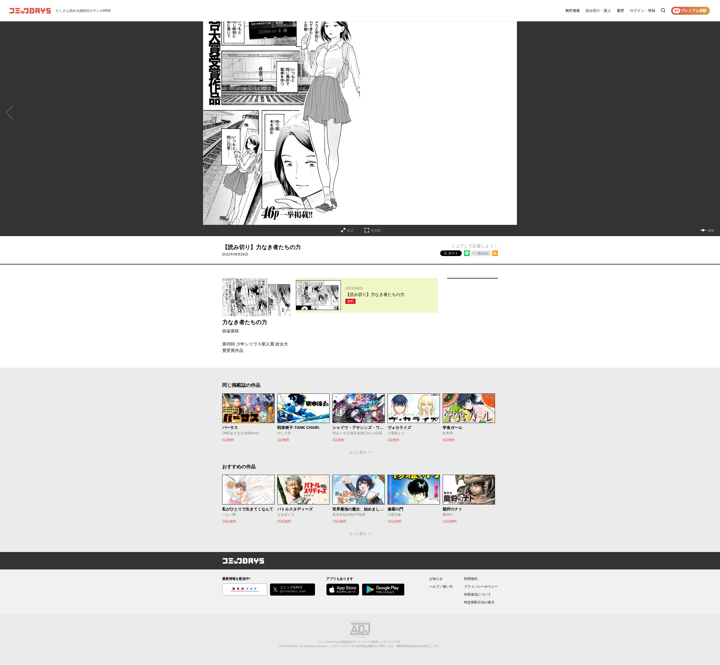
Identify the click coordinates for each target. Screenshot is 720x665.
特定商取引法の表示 (479, 602)
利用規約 (471, 579)
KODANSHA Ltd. (292, 646)
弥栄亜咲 (230, 331)
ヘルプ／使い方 (441, 587)
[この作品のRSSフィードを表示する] (495, 253)
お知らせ (436, 579)
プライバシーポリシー (481, 587)
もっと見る (357, 452)
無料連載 (572, 10)
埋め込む (483, 253)
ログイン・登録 (642, 10)
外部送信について (477, 594)
